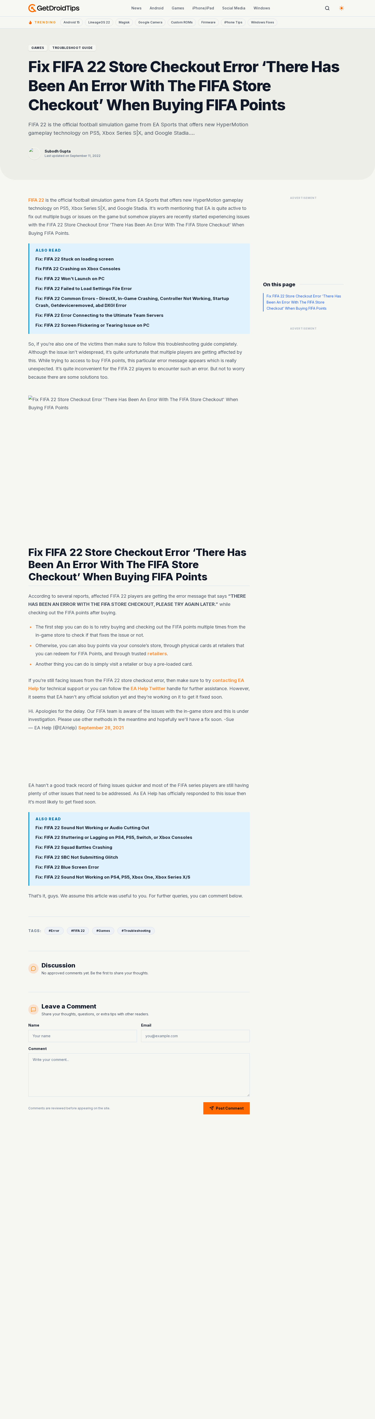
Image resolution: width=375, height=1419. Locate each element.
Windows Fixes (262, 22)
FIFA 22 (36, 200)
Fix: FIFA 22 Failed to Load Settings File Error (83, 288)
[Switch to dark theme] (341, 8)
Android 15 (72, 22)
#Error (54, 931)
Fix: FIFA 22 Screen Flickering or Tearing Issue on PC (92, 325)
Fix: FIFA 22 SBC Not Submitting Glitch (76, 857)
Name (33, 1025)
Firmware (208, 22)
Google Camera (150, 22)
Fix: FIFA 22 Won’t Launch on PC (70, 278)
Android (157, 8)
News (136, 8)
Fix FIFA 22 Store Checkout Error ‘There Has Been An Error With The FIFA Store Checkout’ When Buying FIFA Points (304, 302)
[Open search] (327, 8)
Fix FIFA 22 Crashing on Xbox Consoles (77, 268)
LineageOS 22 (99, 22)
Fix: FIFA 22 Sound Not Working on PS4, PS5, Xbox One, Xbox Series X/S (112, 877)
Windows (262, 8)
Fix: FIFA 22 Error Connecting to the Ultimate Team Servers (99, 315)
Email (146, 1025)
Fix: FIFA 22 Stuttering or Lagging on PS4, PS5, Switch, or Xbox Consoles (113, 837)
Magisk (124, 22)
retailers (157, 653)
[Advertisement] (139, 753)
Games (178, 8)
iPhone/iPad (203, 8)
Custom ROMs (182, 22)
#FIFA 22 (78, 931)
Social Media (233, 8)
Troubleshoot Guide (72, 48)
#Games (103, 931)
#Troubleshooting (136, 931)
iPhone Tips (233, 22)
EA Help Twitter (148, 688)
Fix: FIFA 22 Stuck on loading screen (74, 259)
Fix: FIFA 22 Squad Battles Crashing (73, 847)
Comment (37, 1048)
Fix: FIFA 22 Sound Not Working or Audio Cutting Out (92, 827)
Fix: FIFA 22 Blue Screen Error (67, 867)
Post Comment (230, 1108)
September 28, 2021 (101, 727)
